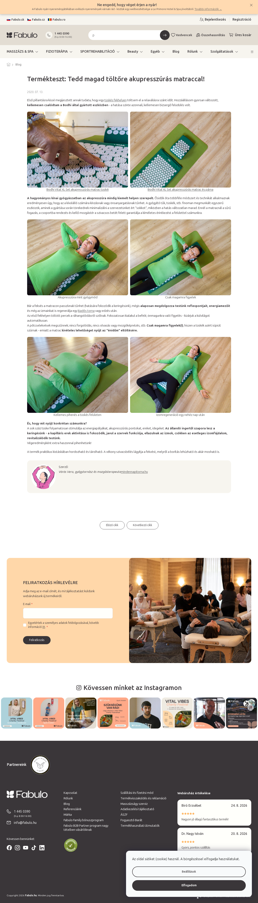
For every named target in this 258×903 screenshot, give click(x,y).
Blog (67, 804)
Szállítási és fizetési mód (137, 793)
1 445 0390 (61, 33)
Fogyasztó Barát (131, 820)
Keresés (165, 35)
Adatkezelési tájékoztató (137, 809)
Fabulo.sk (17, 19)
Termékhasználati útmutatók (140, 825)
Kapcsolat (70, 793)
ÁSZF (124, 814)
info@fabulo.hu (25, 823)
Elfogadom (189, 885)
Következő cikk (142, 525)
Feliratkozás (36, 640)
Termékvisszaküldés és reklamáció (143, 798)
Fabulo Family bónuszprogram (84, 820)
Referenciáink (72, 809)
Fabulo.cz (38, 19)
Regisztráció (242, 19)
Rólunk (68, 798)
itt (43, 627)
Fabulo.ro (59, 19)
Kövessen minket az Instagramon (132, 688)
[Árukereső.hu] (71, 845)
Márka (68, 814)
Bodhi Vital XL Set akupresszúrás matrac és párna (180, 189)
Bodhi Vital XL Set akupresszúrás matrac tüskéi (78, 189)
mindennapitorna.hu (134, 472)
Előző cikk (112, 525)
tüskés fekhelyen (115, 100)
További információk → (208, 9)
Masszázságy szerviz (134, 804)
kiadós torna (86, 311)
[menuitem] (22, 51)
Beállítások (189, 871)
